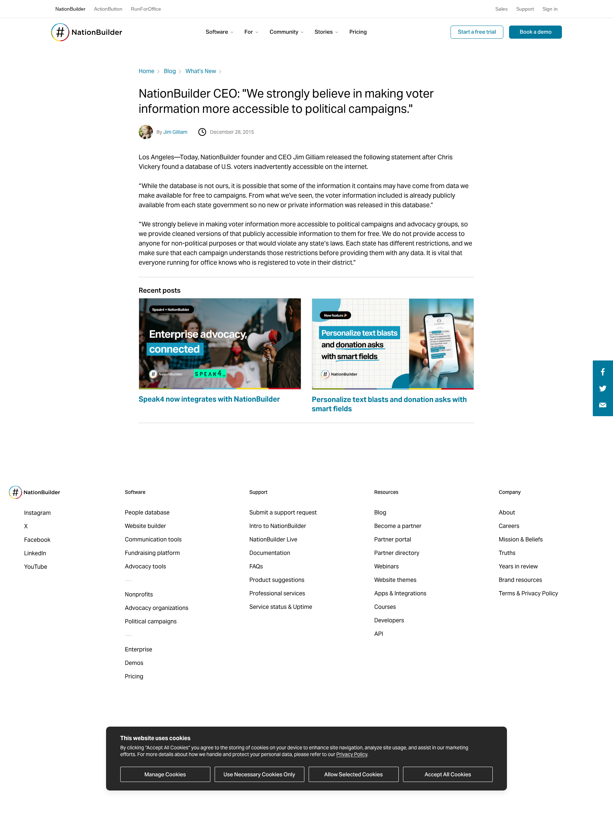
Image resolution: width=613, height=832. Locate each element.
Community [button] (284, 31)
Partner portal (392, 539)
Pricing (358, 31)
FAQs (256, 566)
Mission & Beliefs (521, 539)
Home (146, 71)
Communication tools (153, 539)
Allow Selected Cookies (353, 774)
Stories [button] (324, 31)
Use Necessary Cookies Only (259, 774)
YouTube (35, 567)
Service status (268, 607)
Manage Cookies (165, 774)
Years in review (518, 566)
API (378, 634)
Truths (507, 553)
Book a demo (536, 31)
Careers (509, 526)
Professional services (277, 593)
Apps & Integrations (400, 593)
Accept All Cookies (448, 774)
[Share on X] (603, 388)
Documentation (269, 553)
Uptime (302, 607)
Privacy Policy (351, 754)
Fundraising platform (152, 553)
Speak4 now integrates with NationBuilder (209, 399)
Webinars (386, 566)
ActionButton (108, 9)
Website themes (395, 580)
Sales (501, 9)
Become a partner (397, 526)
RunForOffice (146, 9)
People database (147, 512)
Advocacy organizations (156, 608)
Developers (389, 620)
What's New (201, 71)
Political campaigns (151, 621)
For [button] (249, 31)
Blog (170, 71)
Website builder (145, 526)
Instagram (37, 513)
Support (525, 9)
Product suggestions (276, 580)
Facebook (37, 540)
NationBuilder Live (273, 539)
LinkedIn (35, 553)
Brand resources (520, 580)
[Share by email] (602, 404)
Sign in (550, 9)
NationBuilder (70, 9)
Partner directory (396, 553)
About (507, 512)
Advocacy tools (145, 566)
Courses (385, 607)
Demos (134, 663)
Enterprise (138, 649)
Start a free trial (477, 31)
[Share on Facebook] (601, 371)
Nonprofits (139, 594)
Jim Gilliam (175, 132)
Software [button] (217, 31)
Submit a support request (283, 512)
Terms (507, 593)
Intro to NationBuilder (277, 526)
